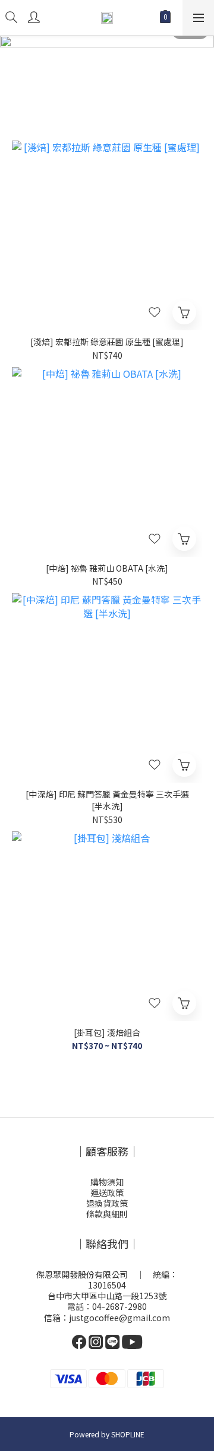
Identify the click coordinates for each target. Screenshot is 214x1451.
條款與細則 (107, 1214)
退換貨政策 (107, 1203)
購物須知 (107, 1182)
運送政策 (107, 1192)
